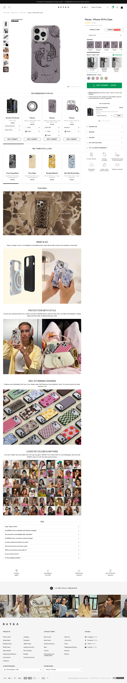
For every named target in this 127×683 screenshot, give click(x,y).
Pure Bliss (32, 173)
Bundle (114, 29)
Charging (26, 637)
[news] (112, 7)
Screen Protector (12, 118)
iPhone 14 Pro (23, 12)
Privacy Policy (84, 678)
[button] (90, 23)
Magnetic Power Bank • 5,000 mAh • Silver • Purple (52, 121)
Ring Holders (6, 640)
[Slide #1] (69, 86)
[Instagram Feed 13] (17, 606)
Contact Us (67, 640)
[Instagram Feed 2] (86, 606)
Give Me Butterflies (71, 173)
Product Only (95, 29)
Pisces (32, 118)
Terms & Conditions (73, 678)
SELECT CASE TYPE (93, 55)
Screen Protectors (29, 657)
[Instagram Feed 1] (63, 606)
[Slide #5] (75, 86)
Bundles (26, 654)
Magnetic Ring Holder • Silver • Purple (32, 121)
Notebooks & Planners (9, 654)
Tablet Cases (27, 643)
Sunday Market (52, 173)
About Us (67, 637)
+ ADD (118, 115)
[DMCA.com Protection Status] (118, 678)
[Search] (9, 7)
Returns (66, 654)
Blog (45, 647)
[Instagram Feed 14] (40, 606)
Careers (46, 650)
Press (66, 643)
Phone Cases (6, 12)
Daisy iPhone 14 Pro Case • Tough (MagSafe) (32, 176)
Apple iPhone (14, 12)
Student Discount (49, 643)
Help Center (47, 640)
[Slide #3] (72, 86)
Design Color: (94, 75)
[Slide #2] (102, 120)
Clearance (6, 661)
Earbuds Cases (7, 643)
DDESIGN (90, 39)
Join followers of (66, 588)
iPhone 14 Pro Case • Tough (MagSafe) (52, 176)
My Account (47, 637)
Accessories (6, 657)
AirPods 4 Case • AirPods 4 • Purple (72, 121)
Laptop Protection (29, 647)
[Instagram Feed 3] (109, 606)
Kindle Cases (7, 647)
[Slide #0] (68, 86)
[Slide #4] (105, 120)
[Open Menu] (4, 7)
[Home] (63, 7)
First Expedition (12, 173)
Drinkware (26, 640)
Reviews (66, 650)
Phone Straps (28, 650)
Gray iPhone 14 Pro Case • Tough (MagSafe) (12, 176)
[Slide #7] (78, 86)
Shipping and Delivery (70, 647)
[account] (117, 7)
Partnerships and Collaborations (49, 654)
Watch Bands (7, 650)
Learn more (118, 55)
